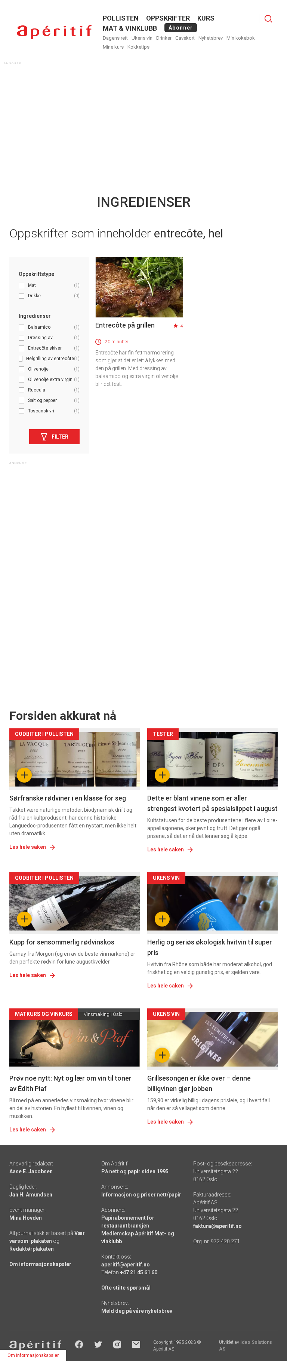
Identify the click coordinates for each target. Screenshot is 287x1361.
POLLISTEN (121, 18)
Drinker (164, 38)
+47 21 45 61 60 (138, 1272)
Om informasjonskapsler (40, 1264)
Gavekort (185, 38)
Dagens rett (115, 38)
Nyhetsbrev (210, 38)
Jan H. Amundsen (30, 1195)
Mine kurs (113, 47)
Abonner (181, 28)
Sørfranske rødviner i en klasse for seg (67, 798)
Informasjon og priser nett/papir (141, 1195)
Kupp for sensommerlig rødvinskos (61, 942)
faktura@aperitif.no (217, 1226)
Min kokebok (240, 38)
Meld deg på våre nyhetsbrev (136, 1311)
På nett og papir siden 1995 (135, 1171)
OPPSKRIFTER (168, 18)
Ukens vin (142, 38)
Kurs (206, 18)
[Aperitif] (54, 32)
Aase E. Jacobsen (31, 1171)
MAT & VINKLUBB (130, 28)
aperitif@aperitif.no (125, 1265)
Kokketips (138, 47)
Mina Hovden (25, 1218)
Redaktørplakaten (31, 1249)
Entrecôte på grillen (125, 325)
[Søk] (268, 18)
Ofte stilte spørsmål (126, 1288)
